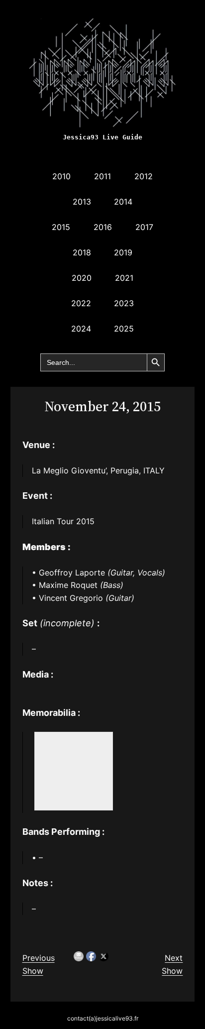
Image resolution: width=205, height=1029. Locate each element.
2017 (144, 227)
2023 (124, 303)
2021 (124, 278)
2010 (61, 176)
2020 (82, 278)
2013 (82, 202)
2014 (123, 202)
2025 (124, 329)
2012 (143, 176)
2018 (82, 252)
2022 (81, 303)
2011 (102, 176)
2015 (61, 227)
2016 (103, 227)
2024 (81, 329)
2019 (123, 252)
